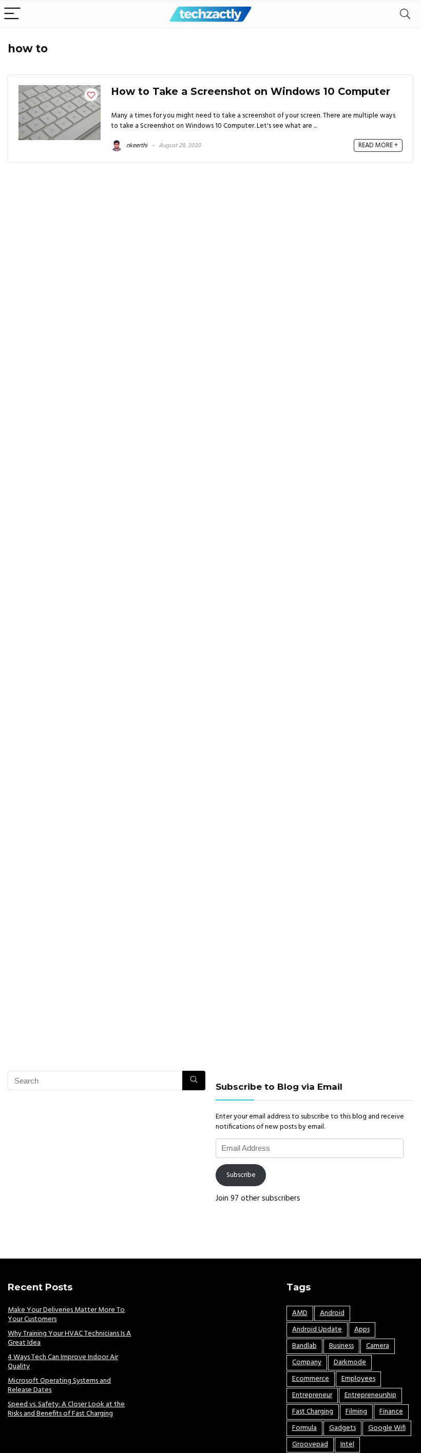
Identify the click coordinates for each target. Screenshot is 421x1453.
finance (391, 1412)
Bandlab (304, 1346)
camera (377, 1346)
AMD (300, 1313)
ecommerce (310, 1379)
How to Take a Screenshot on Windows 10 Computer (250, 91)
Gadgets (342, 1428)
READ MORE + (378, 145)
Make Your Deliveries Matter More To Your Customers (66, 1314)
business (341, 1346)
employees (358, 1379)
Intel (347, 1444)
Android (332, 1313)
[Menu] (12, 14)
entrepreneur (312, 1395)
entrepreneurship (370, 1395)
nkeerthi (136, 146)
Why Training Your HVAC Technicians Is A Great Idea (69, 1338)
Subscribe (241, 1175)
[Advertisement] (106, 1172)
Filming (356, 1412)
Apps (362, 1330)
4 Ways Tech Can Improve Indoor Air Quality (63, 1361)
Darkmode (350, 1362)
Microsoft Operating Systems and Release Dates (59, 1385)
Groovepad (310, 1444)
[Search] (405, 14)
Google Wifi (387, 1428)
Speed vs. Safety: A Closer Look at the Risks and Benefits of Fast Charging (66, 1409)
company (306, 1362)
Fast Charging (312, 1412)
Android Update (317, 1330)
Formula (304, 1428)
